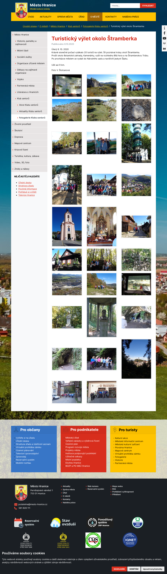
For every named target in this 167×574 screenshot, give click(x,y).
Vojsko (20, 79)
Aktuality (45, 16)
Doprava (18, 137)
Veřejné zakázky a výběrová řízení (82, 441)
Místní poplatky (73, 459)
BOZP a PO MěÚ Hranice (77, 466)
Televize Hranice (26, 195)
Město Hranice (58, 26)
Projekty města (72, 450)
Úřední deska (24, 182)
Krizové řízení (21, 149)
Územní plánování (25, 450)
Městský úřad (72, 437)
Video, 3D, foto (21, 162)
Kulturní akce (121, 438)
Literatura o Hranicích (27, 92)
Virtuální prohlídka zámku (28, 447)
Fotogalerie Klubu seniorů (95, 26)
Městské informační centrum (129, 441)
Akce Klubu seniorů (28, 105)
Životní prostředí (22, 124)
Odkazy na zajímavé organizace (26, 71)
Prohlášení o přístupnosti (123, 492)
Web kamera (93, 486)
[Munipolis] (164, 43)
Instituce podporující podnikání (80, 453)
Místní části (22, 50)
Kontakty (111, 16)
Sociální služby (24, 57)
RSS (114, 489)
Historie (119, 460)
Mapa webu (117, 486)
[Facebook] (164, 33)
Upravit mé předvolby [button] (152, 569)
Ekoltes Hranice (73, 462)
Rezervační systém (25, 459)
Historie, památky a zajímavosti (25, 42)
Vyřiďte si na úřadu (25, 438)
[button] (148, 5)
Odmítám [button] (133, 569)
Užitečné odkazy (73, 456)
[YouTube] (164, 38)
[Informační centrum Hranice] (164, 28)
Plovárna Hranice (123, 447)
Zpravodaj (21, 456)
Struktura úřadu (26, 185)
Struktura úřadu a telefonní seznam (33, 444)
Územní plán (71, 444)
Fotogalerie (120, 457)
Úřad (82, 16)
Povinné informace (27, 189)
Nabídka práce (130, 16)
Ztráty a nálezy (21, 169)
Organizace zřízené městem (30, 63)
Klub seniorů (74, 26)
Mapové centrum (22, 143)
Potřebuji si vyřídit (27, 192)
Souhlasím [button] (119, 569)
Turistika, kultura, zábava (26, 156)
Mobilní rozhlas (23, 463)
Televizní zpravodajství (27, 453)
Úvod (32, 16)
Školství (18, 130)
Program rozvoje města (77, 447)
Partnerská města (25, 85)
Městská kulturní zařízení (127, 444)
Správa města (65, 16)
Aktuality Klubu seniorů (30, 111)
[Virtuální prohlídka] (164, 48)
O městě (95, 16)
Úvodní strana (30, 26)
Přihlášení (116, 494)
